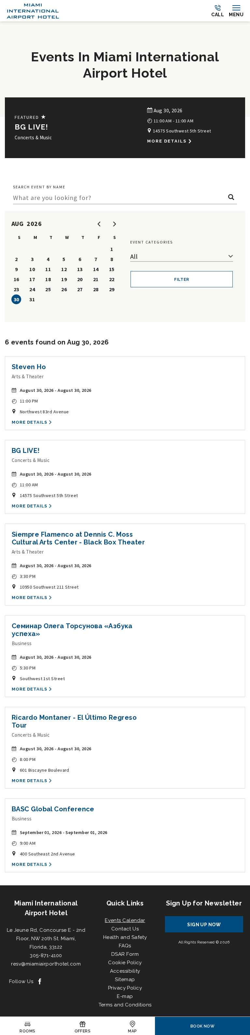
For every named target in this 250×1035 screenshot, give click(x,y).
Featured (31, 117)
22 (112, 279)
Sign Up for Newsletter (204, 903)
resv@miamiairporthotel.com (46, 964)
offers (83, 1031)
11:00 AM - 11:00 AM (170, 120)
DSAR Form (125, 954)
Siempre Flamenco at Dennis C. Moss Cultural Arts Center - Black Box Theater (78, 538)
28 (96, 289)
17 (32, 279)
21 (96, 279)
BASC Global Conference (53, 809)
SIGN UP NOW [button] (210, 927)
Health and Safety (125, 937)
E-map (125, 996)
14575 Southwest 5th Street (181, 131)
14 (96, 269)
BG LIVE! (31, 127)
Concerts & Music (33, 137)
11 (48, 269)
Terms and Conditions (125, 1005)
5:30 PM (23, 667)
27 (80, 289)
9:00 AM (23, 843)
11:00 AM (25, 484)
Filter (181, 279)
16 (16, 279)
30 (16, 299)
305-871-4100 (46, 955)
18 (48, 279)
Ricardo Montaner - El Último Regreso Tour (74, 721)
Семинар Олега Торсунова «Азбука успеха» (72, 630)
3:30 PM (23, 576)
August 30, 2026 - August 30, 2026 (55, 390)
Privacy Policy (125, 988)
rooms (27, 1031)
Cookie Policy (125, 963)
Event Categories (151, 242)
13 (80, 269)
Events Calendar (125, 920)
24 (32, 289)
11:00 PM (25, 401)
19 (64, 279)
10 (32, 269)
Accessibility (125, 971)
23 (16, 289)
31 (32, 299)
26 (64, 289)
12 (64, 269)
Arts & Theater (28, 376)
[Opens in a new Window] (40, 982)
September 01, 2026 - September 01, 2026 (63, 832)
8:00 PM (23, 759)
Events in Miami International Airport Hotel (125, 65)
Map (132, 1031)
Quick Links (125, 903)
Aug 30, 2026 (167, 110)
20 (80, 279)
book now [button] (202, 1026)
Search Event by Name (39, 186)
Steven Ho (29, 367)
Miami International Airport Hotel (46, 908)
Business (22, 643)
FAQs (125, 946)
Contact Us (125, 929)
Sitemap (125, 979)
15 (112, 269)
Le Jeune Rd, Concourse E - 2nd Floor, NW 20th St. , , (46, 938)
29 (112, 289)
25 (48, 289)
